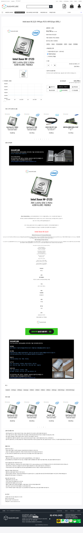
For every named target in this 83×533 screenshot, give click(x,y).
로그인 (57, 1)
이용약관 (66, 510)
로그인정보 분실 (66, 1)
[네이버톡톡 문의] (63, 522)
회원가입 (61, 1)
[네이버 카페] (75, 522)
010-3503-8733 (74, 516)
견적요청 (75, 87)
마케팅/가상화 (52, 12)
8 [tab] (48, 139)
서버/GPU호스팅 (43, 12)
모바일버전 (12, 1)
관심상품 (75, 90)
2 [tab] (36, 139)
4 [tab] (40, 139)
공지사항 (4, 510)
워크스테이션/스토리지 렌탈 (32, 12)
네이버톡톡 (64, 90)
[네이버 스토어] (79, 522)
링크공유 (52, 90)
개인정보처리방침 (59, 510)
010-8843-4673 (73, 515)
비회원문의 (80, 1)
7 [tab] (46, 139)
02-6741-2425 (56, 515)
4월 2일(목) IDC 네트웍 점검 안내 (13, 510)
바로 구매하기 (64, 87)
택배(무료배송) (52, 54)
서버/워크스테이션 (9, 12)
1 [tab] (34, 139)
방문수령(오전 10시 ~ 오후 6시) (56, 51)
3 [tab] (38, 139)
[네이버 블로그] (71, 522)
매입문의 (75, 1)
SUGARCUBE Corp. (40, 524)
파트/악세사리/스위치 (19, 12)
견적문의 (71, 1)
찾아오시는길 (72, 510)
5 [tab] (42, 139)
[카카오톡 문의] (59, 522)
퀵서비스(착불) (52, 56)
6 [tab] (44, 139)
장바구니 (52, 87)
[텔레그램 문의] (67, 522)
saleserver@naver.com (15, 501)
